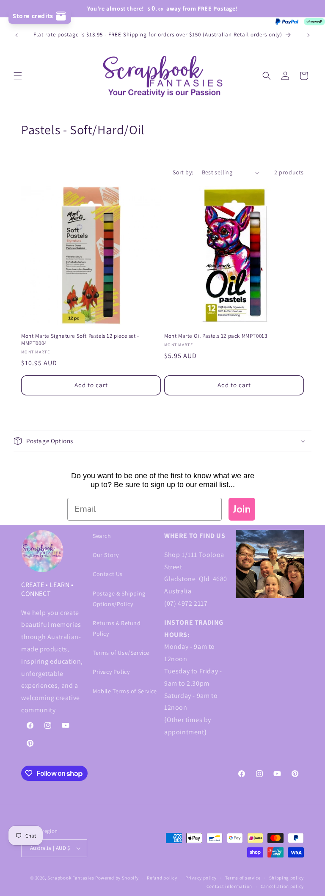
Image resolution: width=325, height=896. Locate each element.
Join (242, 509)
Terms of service (243, 878)
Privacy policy (201, 878)
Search (102, 536)
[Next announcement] (308, 35)
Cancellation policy (282, 886)
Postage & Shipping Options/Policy (119, 599)
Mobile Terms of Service (125, 691)
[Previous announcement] (16, 35)
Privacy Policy (111, 671)
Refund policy (162, 878)
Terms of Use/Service (121, 652)
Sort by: (183, 172)
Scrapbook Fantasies (70, 878)
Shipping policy (286, 878)
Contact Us (108, 574)
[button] (17, 75)
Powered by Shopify (117, 878)
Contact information (229, 886)
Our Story (105, 555)
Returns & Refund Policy (117, 628)
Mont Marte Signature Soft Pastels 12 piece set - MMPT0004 (80, 340)
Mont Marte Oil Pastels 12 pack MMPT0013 (215, 336)
